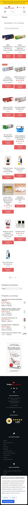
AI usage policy (14, 430)
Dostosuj (5, 497)
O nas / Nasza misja (7, 451)
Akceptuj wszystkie (8, 501)
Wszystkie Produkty (7, 459)
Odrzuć (13, 497)
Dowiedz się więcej (8, 86)
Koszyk (4, 444)
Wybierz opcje (20, 206)
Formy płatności (6, 455)
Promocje (5, 457)
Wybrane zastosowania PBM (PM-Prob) (12, 471)
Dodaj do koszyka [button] (8, 56)
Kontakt (5, 440)
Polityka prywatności (8, 442)
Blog (4, 475)
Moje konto (5, 447)
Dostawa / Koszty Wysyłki (9, 453)
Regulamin (5, 449)
